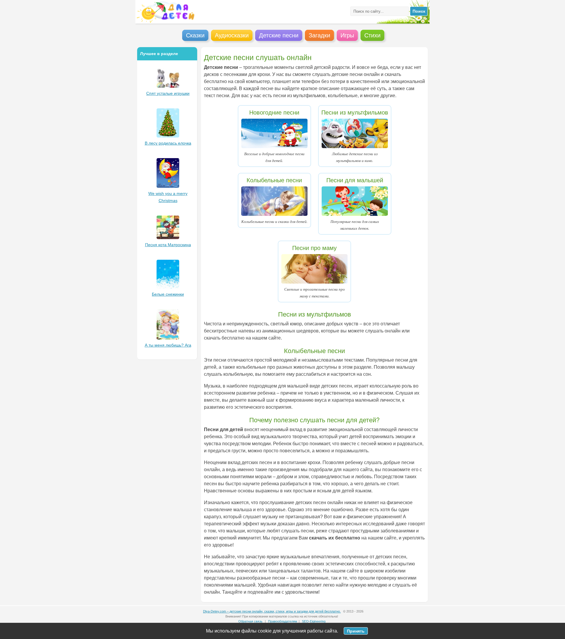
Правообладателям (282, 621)
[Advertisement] (167, 451)
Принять (356, 631)
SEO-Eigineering (313, 621)
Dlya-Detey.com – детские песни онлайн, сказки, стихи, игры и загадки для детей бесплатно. (272, 611)
